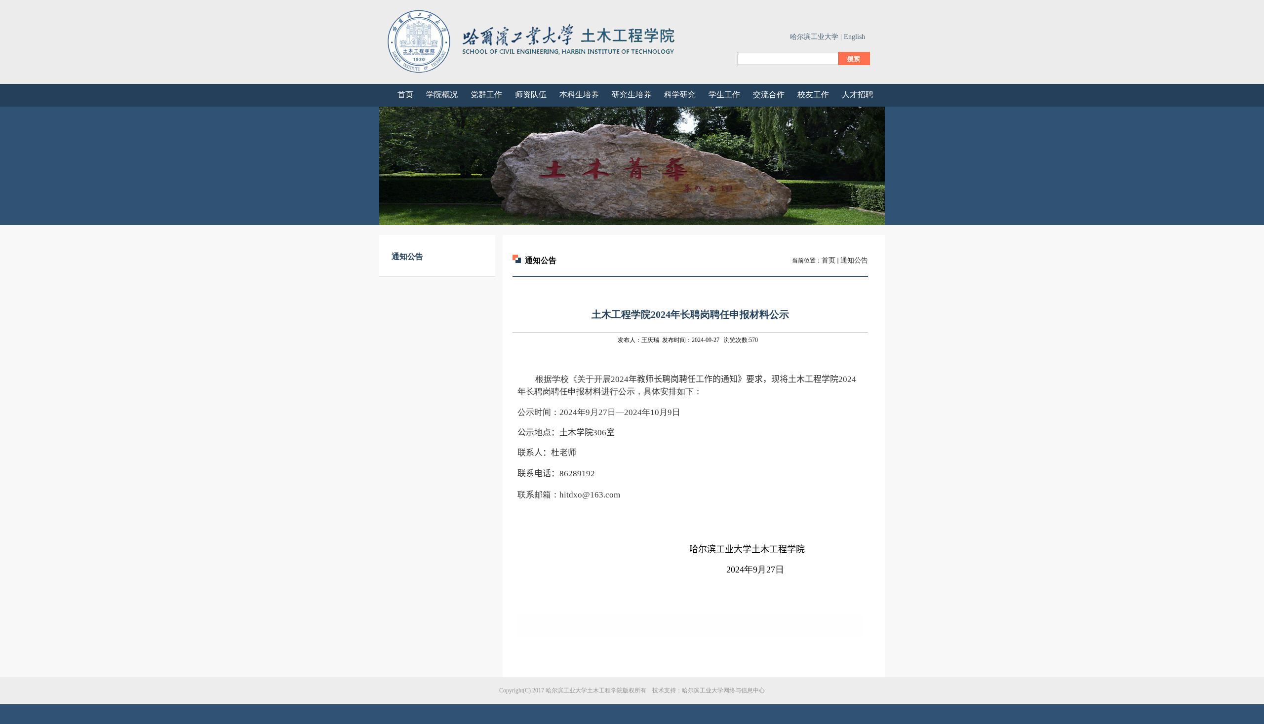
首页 (828, 260)
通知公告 (854, 260)
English (854, 36)
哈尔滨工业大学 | (816, 36)
